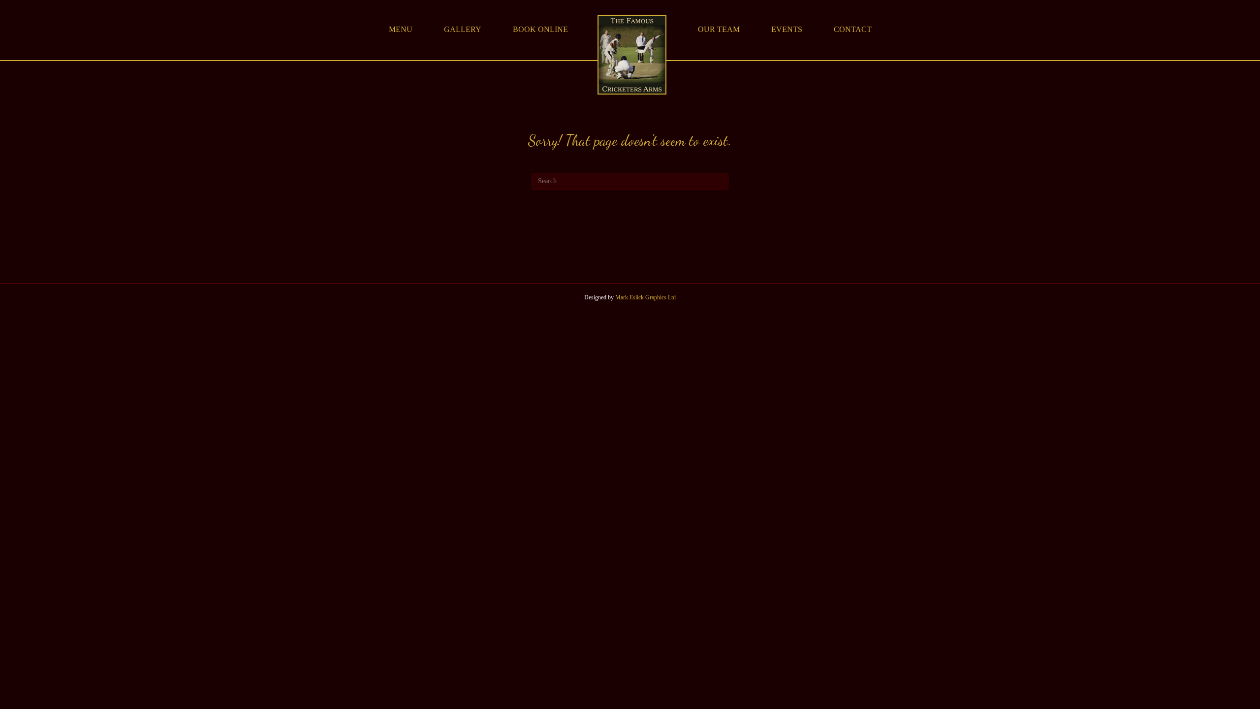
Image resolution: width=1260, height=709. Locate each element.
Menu (400, 29)
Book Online (540, 29)
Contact (853, 29)
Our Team (719, 29)
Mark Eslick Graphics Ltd (645, 297)
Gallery (462, 29)
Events (786, 29)
